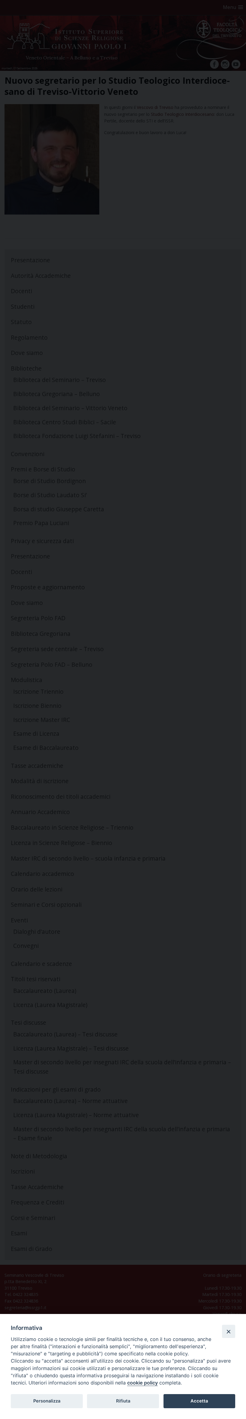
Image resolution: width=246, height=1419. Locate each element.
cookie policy (142, 1383)
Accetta (199, 1401)
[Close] (228, 1331)
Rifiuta (123, 1401)
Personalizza (46, 1401)
